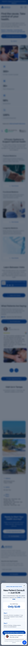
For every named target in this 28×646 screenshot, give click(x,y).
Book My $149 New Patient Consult (14, 632)
